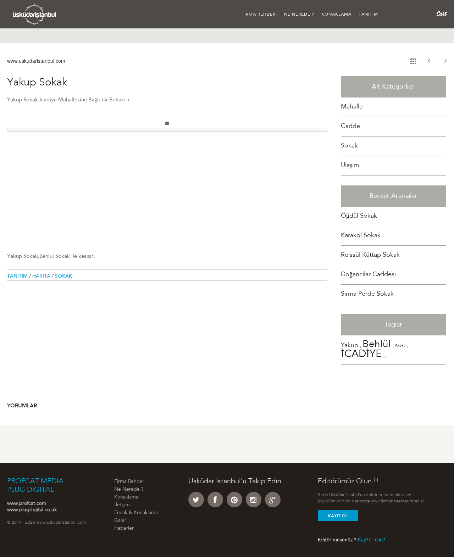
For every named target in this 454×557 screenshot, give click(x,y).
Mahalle (352, 107)
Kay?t (364, 539)
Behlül (376, 345)
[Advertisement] (167, 185)
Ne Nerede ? (299, 14)
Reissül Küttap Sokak (370, 255)
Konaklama (336, 14)
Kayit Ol (338, 515)
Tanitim (18, 276)
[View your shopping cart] (442, 14)
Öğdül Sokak (359, 216)
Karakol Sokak (361, 236)
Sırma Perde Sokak (367, 294)
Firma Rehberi (259, 14)
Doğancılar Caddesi (368, 275)
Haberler (124, 528)
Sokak (63, 276)
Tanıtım (368, 14)
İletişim (122, 505)
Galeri (120, 520)
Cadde (350, 126)
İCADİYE (362, 355)
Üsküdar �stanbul (34, 14)
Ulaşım (350, 165)
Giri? (380, 539)
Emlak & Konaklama (136, 513)
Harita (42, 276)
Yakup (349, 345)
